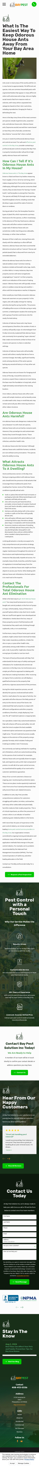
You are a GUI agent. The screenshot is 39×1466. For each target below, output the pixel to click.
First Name (6, 1216)
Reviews (19, 1432)
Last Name (6, 1222)
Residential (19, 1421)
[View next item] (8, 1158)
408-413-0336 (19, 1387)
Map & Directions (19, 1405)
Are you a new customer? (11, 1245)
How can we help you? (10, 1251)
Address (6, 1239)
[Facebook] (17, 1441)
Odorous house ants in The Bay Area (14, 173)
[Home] (19, 4)
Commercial (19, 1425)
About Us (19, 1418)
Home (19, 1414)
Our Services (19, 1428)
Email (5, 1234)
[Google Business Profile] (21, 1441)
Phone (5, 1228)
